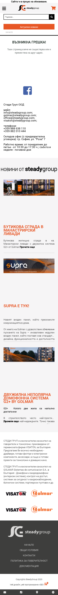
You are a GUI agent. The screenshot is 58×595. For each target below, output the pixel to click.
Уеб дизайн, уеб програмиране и (25, 584)
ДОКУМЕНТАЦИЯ (29, 566)
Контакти (29, 555)
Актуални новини (29, 26)
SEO (42, 584)
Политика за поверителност (29, 560)
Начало (9, 32)
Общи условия (29, 550)
